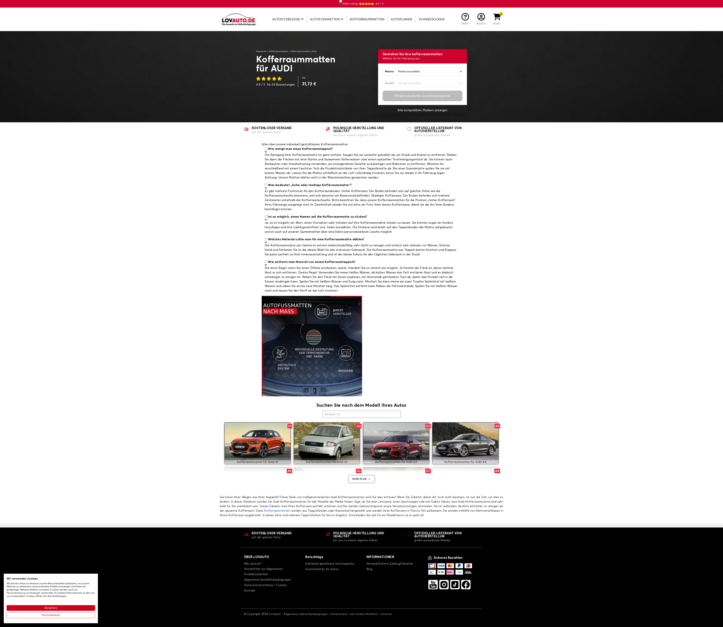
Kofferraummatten (367, 19)
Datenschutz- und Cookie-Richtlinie (354, 614)
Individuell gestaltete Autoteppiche (329, 563)
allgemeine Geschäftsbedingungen (267, 579)
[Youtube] (433, 584)
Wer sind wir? (253, 563)
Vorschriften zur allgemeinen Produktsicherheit (263, 572)
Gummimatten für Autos (321, 569)
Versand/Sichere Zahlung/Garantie (389, 563)
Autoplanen (401, 19)
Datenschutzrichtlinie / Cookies (265, 585)
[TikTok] (455, 584)
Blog (369, 569)
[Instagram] (444, 584)
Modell (389, 83)
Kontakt (249, 590)
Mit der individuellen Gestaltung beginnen (422, 95)
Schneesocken (432, 19)
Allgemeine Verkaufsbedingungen (306, 614)
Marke (389, 71)
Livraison (386, 614)
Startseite (261, 51)
